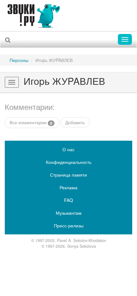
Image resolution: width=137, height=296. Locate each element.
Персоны (19, 60)
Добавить (75, 122)
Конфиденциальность (68, 162)
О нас (68, 149)
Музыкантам (69, 213)
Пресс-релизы (68, 225)
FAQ (68, 200)
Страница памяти (68, 175)
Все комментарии (31, 122)
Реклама (68, 187)
